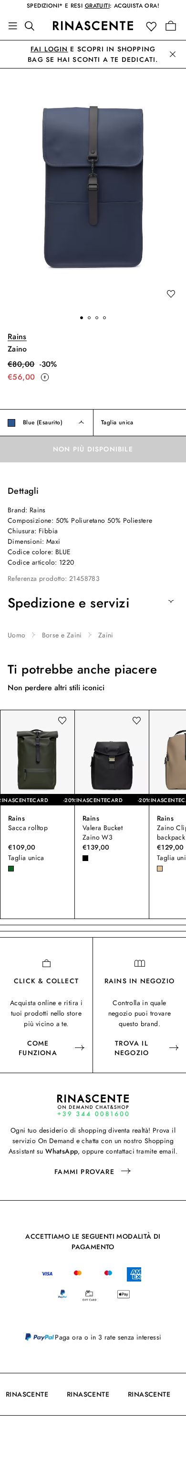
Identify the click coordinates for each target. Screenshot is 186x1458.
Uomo (17, 635)
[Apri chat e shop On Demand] (93, 1105)
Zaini (106, 635)
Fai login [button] (49, 49)
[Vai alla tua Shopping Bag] (170, 25)
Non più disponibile (93, 449)
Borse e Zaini (62, 635)
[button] (153, 26)
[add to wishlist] (171, 294)
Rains (17, 336)
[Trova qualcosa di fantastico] (32, 25)
